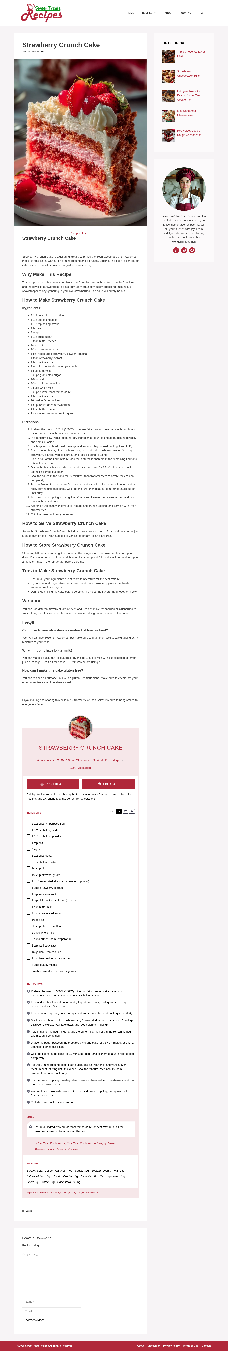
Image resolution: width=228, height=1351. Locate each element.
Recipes (147, 13)
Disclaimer (153, 1345)
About (169, 13)
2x (125, 811)
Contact (187, 13)
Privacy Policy (171, 1345)
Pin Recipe (110, 784)
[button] (202, 13)
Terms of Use (190, 1345)
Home (130, 13)
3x (132, 811)
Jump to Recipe (80, 233)
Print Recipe (55, 784)
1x (119, 811)
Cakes (29, 1211)
